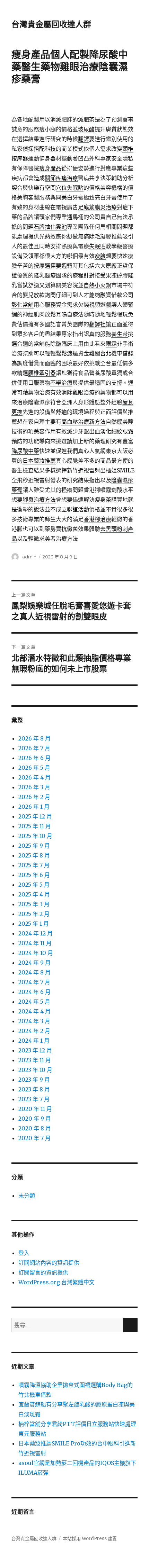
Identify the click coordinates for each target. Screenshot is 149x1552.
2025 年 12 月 (35, 816)
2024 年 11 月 (35, 943)
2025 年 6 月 (34, 874)
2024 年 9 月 (34, 962)
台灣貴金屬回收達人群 (51, 24)
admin (29, 556)
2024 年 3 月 (34, 1021)
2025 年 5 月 (34, 884)
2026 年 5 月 (34, 767)
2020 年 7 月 (34, 1138)
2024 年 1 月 (34, 1040)
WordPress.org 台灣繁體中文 (56, 1282)
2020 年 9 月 (34, 1118)
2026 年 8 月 (34, 738)
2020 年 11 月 (35, 1108)
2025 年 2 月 (34, 913)
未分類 (26, 1195)
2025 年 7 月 (34, 865)
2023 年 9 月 (34, 1079)
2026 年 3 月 (34, 787)
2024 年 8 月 (34, 972)
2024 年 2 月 (34, 1030)
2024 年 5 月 (34, 1001)
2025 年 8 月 (34, 855)
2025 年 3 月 (34, 904)
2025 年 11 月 (34, 826)
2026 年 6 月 (34, 757)
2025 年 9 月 (34, 845)
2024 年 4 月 (34, 1011)
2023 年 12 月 (35, 1050)
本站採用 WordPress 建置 (90, 1539)
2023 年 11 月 (34, 1060)
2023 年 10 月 (35, 1069)
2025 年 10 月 (35, 835)
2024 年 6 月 (34, 991)
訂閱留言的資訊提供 (43, 1272)
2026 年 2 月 (34, 796)
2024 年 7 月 (34, 982)
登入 (23, 1252)
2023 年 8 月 (34, 1089)
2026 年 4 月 (34, 777)
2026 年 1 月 (34, 806)
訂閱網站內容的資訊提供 (48, 1262)
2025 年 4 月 (34, 894)
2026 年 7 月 (34, 748)
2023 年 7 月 (34, 1099)
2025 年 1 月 (33, 923)
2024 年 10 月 (35, 952)
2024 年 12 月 (35, 933)
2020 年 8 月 (34, 1128)
